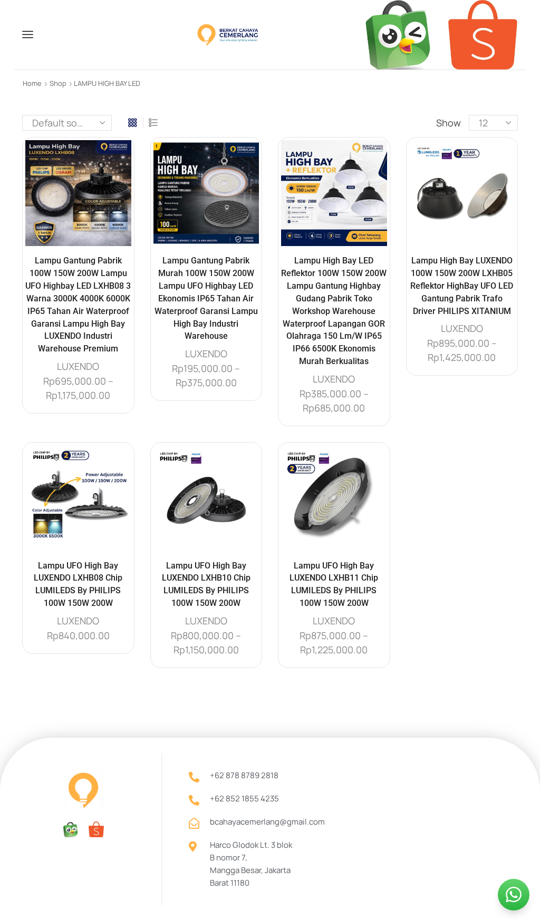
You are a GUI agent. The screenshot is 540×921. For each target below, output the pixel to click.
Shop (58, 83)
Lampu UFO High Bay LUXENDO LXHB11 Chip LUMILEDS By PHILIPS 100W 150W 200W (334, 585)
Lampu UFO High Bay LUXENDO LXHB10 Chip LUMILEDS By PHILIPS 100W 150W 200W (206, 585)
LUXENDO (78, 366)
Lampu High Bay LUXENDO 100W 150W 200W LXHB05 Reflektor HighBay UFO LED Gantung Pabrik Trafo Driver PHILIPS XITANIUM (461, 286)
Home (32, 83)
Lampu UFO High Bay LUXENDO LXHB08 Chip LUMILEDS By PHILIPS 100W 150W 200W (78, 585)
